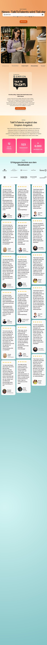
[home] (6, 14)
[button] (42, 15)
